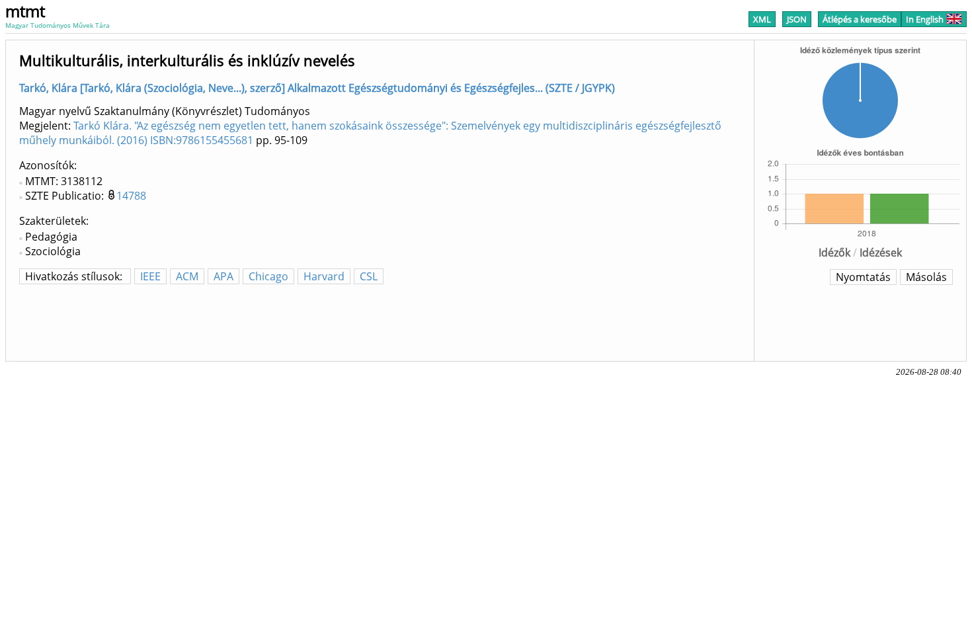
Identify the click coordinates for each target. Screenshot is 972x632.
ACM (187, 276)
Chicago (268, 276)
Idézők (834, 252)
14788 (131, 195)
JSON (797, 19)
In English (925, 19)
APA (223, 276)
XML (762, 19)
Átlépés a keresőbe (860, 19)
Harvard (324, 276)
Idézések (881, 252)
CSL (369, 276)
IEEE (150, 276)
